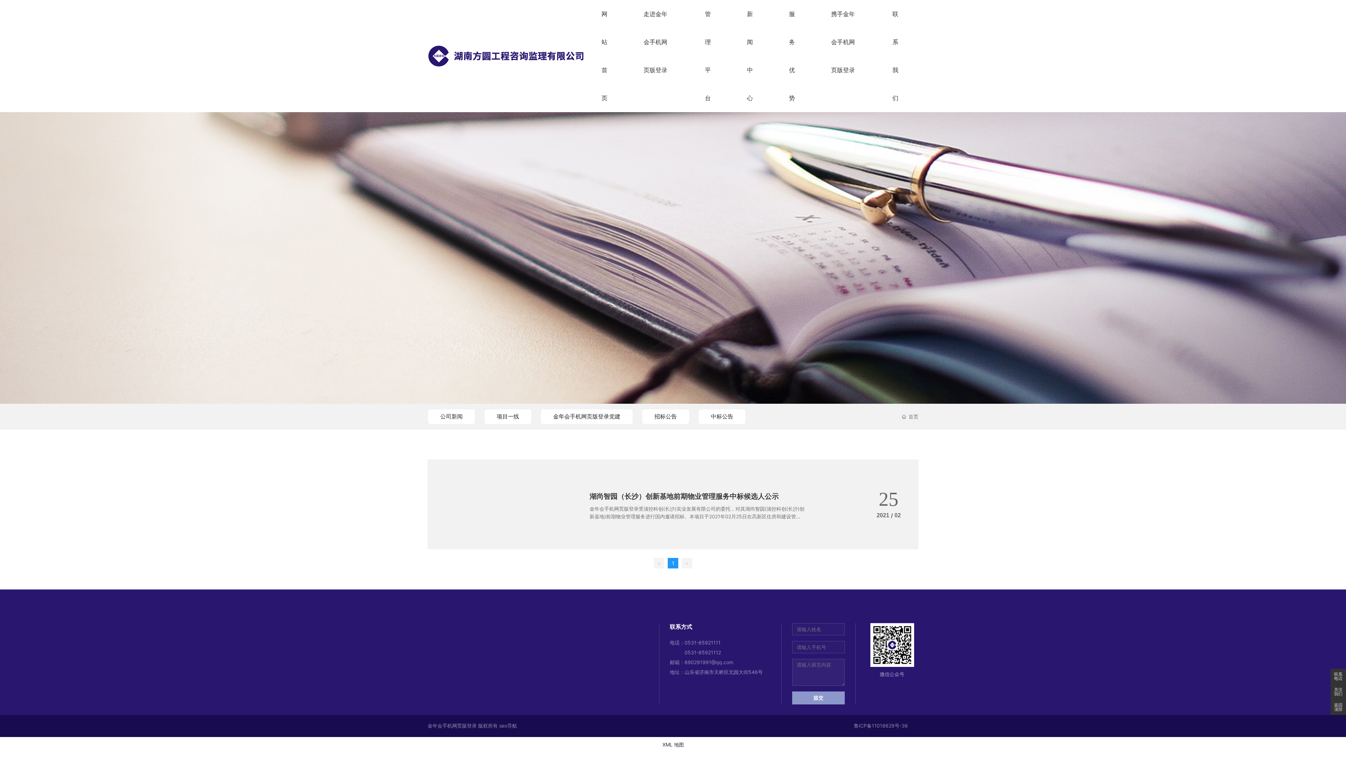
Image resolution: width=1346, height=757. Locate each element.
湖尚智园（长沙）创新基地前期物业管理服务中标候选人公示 (684, 496)
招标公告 (665, 416)
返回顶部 (1338, 707)
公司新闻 (451, 416)
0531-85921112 (703, 652)
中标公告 (722, 416)
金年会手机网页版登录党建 (586, 416)
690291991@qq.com (709, 662)
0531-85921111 (703, 643)
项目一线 (508, 416)
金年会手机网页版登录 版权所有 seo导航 (472, 726)
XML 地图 (673, 745)
